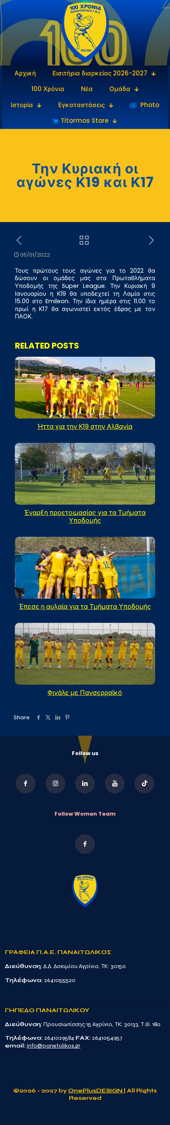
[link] (85, 32)
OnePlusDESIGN (96, 1090)
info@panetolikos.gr (53, 1045)
